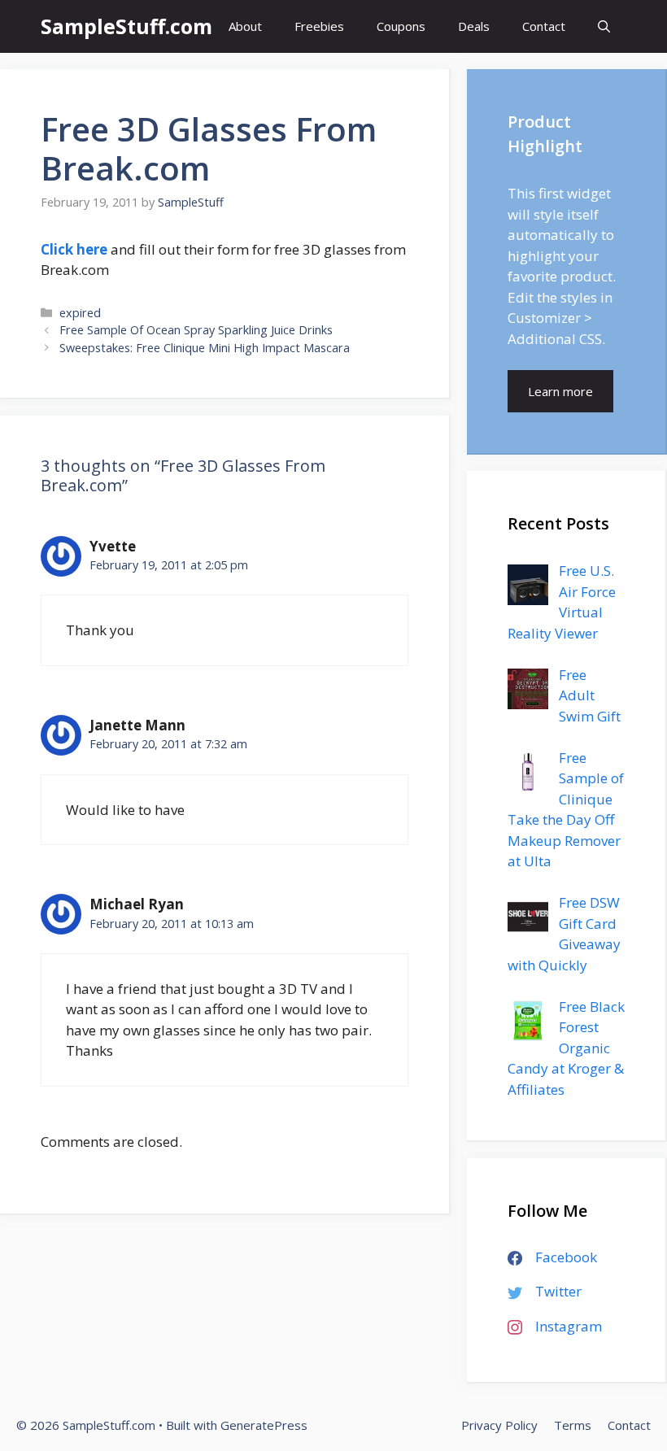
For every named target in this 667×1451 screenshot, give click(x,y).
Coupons (401, 26)
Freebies (319, 26)
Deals (474, 26)
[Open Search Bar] (604, 26)
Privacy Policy (499, 1425)
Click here (74, 249)
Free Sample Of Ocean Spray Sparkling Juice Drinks (196, 330)
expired (80, 312)
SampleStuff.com (126, 26)
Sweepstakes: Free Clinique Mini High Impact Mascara (204, 347)
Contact (543, 26)
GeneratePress (263, 1425)
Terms (572, 1425)
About (245, 26)
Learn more (560, 391)
